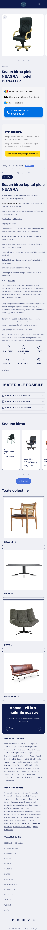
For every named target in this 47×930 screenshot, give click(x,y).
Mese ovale (28, 817)
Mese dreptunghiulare (20, 814)
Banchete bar (10, 823)
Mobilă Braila (17, 756)
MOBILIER (35, 771)
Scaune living (35, 793)
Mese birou (30, 811)
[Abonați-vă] (38, 728)
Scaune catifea (16, 808)
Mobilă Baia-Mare (24, 762)
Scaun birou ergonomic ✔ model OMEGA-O (30, 461)
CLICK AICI (6, 263)
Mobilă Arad (29, 756)
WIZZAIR (7, 905)
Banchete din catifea (22, 826)
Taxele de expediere (16, 169)
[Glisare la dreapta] (28, 60)
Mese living (19, 811)
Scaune (7, 793)
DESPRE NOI (26, 330)
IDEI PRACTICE (23, 771)
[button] (2, 4)
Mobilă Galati (10, 753)
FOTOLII (8, 645)
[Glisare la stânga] (18, 60)
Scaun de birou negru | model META (10, 451)
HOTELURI (8, 895)
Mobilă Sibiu (29, 759)
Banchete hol (10, 820)
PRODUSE (9, 774)
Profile (6, 910)
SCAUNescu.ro (20, 929)
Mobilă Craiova (33, 750)
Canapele (8, 829)
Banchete (22, 823)
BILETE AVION (10, 889)
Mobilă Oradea (23, 753)
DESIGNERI (19, 774)
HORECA (8, 777)
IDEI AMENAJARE (11, 848)
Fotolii (35, 826)
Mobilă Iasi (9, 747)
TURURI (7, 900)
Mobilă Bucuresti (11, 744)
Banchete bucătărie (25, 820)
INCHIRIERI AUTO (11, 884)
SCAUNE (9, 542)
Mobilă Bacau (17, 759)
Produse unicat (17, 802)
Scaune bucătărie (20, 793)
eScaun (11, 280)
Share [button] (6, 370)
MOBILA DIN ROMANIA (24, 768)
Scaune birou (22, 799)
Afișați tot (23, 481)
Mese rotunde (16, 817)
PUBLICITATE (19, 777)
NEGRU (7, 177)
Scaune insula (22, 796)
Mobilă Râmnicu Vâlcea (21, 765)
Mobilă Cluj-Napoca (28, 744)
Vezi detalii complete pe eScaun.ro (23, 154)
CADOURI (30, 774)
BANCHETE (10, 697)
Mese (27, 808)
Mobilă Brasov (20, 750)
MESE (7, 593)
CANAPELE (10, 780)
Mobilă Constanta (22, 747)
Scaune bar (9, 796)
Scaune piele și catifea (23, 805)
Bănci (37, 817)
